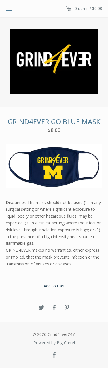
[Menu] (9, 9)
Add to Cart (54, 286)
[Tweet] (41, 308)
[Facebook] (54, 355)
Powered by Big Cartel (54, 343)
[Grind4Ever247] (54, 61)
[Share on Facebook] (54, 308)
